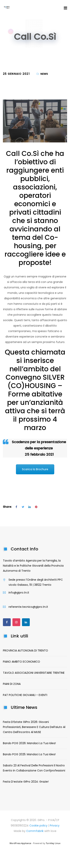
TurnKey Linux (53, 843)
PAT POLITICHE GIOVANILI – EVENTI (25, 695)
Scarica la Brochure (35, 469)
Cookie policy (38, 825)
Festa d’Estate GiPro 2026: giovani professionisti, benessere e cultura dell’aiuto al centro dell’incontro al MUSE (34, 727)
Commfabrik (35, 831)
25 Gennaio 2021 (16, 74)
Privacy (55, 825)
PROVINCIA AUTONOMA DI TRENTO (25, 650)
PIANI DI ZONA (12, 684)
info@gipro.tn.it (19, 593)
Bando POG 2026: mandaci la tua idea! (29, 743)
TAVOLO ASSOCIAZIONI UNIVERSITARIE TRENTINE (34, 673)
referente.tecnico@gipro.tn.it (28, 607)
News (44, 74)
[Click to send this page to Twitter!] (23, 506)
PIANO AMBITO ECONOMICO (21, 662)
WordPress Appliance (20, 843)
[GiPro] (7, 8)
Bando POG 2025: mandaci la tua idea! (29, 754)
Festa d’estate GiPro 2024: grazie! (26, 782)
